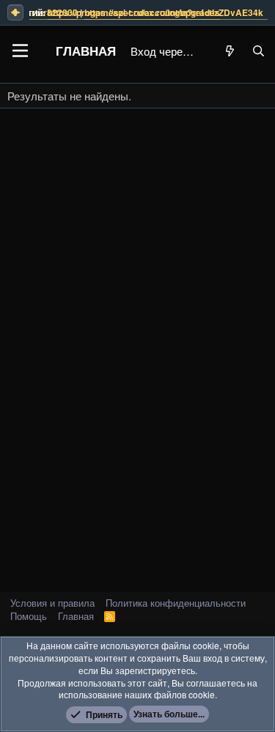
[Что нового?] (230, 51)
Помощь (28, 616)
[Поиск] (258, 51)
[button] (20, 50)
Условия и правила (52, 603)
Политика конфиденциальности (176, 603)
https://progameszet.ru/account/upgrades (123, 12)
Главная (86, 50)
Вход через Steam (164, 51)
